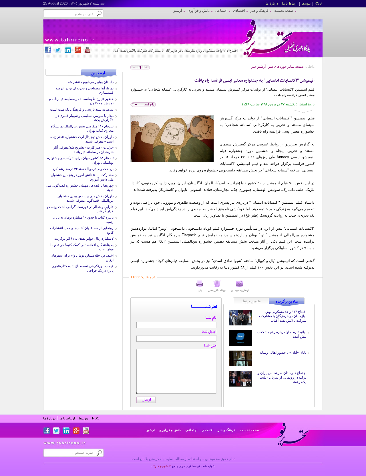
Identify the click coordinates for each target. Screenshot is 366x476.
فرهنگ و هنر (227, 430)
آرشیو (150, 430)
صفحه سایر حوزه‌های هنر (286, 67)
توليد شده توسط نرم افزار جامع (184, 466)
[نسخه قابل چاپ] (199, 286)
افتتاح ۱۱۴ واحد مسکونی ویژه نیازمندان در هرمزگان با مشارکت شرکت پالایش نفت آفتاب (282, 316)
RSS (318, 3)
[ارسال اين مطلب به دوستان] (239, 286)
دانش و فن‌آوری (170, 430)
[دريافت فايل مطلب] (217, 286)
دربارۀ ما (272, 3)
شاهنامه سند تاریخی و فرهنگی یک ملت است (82, 109)
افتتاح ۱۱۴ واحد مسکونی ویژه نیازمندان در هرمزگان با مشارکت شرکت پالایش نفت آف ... (175, 51)
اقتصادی (207, 430)
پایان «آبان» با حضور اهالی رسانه (283, 353)
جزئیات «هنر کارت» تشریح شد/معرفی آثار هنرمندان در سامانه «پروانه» (83, 149)
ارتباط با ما (289, 3)
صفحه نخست (249, 430)
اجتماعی (191, 430)
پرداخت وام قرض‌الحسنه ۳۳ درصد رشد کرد (83, 169)
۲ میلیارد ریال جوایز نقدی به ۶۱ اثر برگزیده (84, 239)
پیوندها (306, 3)
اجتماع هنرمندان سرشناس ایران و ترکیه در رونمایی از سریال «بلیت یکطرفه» (282, 377)
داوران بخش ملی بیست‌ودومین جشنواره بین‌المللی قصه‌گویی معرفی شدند (85, 198)
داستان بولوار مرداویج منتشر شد (90, 82)
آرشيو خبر (258, 67)
